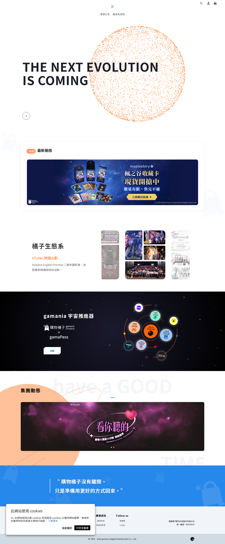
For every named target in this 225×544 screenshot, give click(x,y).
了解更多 (53, 521)
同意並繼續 (82, 528)
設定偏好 (67, 528)
